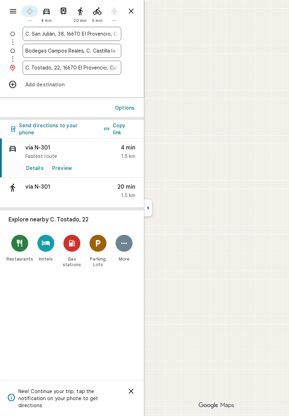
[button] (72, 193)
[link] (72, 158)
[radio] (29, 13)
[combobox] (71, 34)
